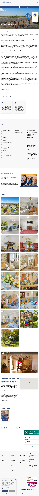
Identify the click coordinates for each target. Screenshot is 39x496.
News (3, 460)
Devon (12, 470)
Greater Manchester (14, 457)
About (3, 457)
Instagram (23, 460)
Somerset (12, 467)
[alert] (8, 487)
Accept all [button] (5, 491)
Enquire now (29, 7)
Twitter (23, 457)
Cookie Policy (31, 459)
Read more (8, 485)
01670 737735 (4, 27)
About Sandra (5, 419)
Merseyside (13, 460)
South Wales (13, 465)
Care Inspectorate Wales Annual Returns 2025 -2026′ (33, 465)
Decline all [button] (12, 491)
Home (3, 455)
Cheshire (12, 455)
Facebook (23, 455)
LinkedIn (23, 462)
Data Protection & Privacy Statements (32, 456)
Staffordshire (13, 462)
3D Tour (10, 7)
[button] (29, 382)
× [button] (15, 479)
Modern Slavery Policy (33, 461)
